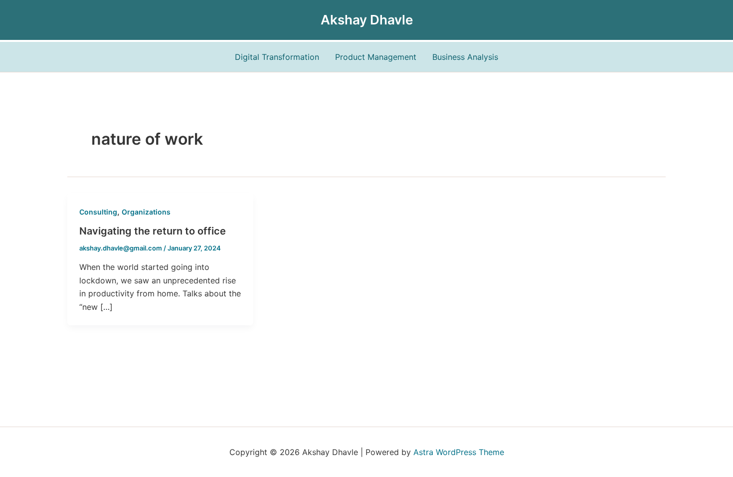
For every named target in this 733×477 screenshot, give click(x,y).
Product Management (375, 57)
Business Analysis (465, 57)
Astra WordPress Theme (458, 452)
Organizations (146, 212)
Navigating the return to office (152, 231)
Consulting (98, 212)
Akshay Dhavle (367, 19)
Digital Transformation (277, 57)
